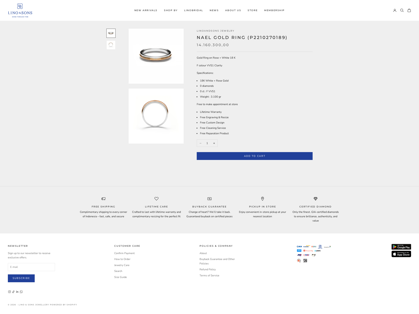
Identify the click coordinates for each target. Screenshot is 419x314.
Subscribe (21, 278)
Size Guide (120, 277)
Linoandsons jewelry (215, 30)
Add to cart (254, 156)
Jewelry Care (121, 265)
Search (118, 271)
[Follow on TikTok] (13, 291)
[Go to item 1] (111, 33)
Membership (274, 10)
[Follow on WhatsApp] (21, 291)
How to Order (122, 259)
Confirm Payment (124, 253)
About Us (233, 10)
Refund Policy (208, 269)
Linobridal (193, 10)
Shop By (171, 10)
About (203, 253)
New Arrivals (145, 10)
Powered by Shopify (63, 305)
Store (253, 10)
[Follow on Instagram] (9, 291)
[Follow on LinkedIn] (17, 291)
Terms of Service (209, 275)
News (214, 10)
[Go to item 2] (111, 45)
